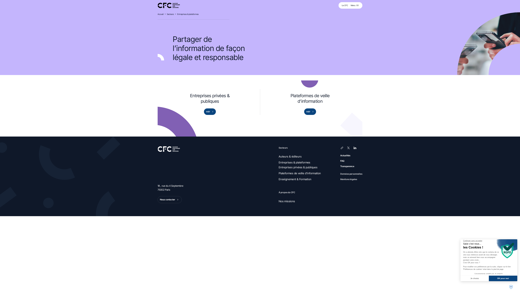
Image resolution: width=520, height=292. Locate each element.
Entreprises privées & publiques (298, 167)
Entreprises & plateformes (188, 14)
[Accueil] (169, 5)
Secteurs (170, 14)
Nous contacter (167, 199)
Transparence (347, 166)
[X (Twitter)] (348, 148)
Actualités (345, 155)
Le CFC (345, 5)
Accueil (161, 14)
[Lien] (342, 148)
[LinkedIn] (355, 148)
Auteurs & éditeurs (290, 156)
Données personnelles (351, 173)
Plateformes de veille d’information (300, 173)
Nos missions (287, 201)
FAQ (342, 161)
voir (208, 111)
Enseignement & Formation (295, 179)
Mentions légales (348, 179)
